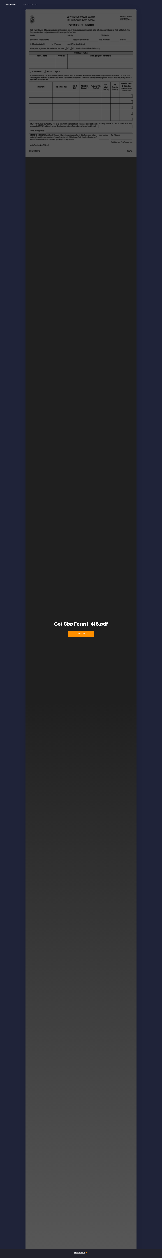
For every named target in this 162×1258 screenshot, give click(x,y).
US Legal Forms (10, 4)
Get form (81, 633)
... (19, 4)
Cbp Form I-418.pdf (30, 4)
